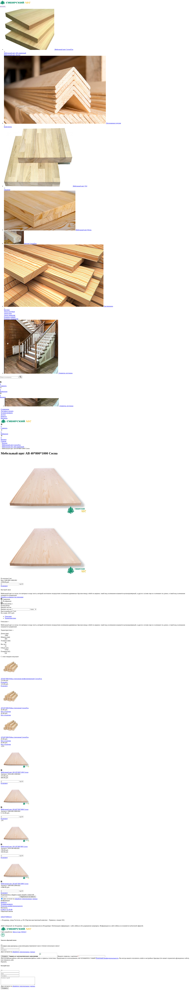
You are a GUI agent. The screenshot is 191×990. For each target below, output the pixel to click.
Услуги (3, 414)
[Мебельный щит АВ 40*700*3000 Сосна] (16, 805)
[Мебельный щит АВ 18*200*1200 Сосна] (16, 768)
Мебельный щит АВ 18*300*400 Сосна (14, 846)
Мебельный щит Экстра (12, 55)
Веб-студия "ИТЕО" (20, 932)
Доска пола (8, 313)
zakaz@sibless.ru (6, 917)
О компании (5, 409)
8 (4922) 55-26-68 (6, 909)
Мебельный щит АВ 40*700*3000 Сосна (14, 809)
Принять (4, 962)
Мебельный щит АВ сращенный (15, 53)
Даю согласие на (20, 899)
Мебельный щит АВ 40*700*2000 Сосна (14, 883)
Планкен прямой (9, 317)
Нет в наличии (6, 711)
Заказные (7, 190)
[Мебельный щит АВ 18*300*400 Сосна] (16, 842)
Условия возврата (7, 413)
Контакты (4, 418)
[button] (4, 6)
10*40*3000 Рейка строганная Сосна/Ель (15, 737)
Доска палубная (9, 311)
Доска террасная (9, 315)
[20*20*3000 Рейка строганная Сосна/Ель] (11, 706)
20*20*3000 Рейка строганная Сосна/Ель (15, 708)
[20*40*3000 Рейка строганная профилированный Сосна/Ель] (11, 677)
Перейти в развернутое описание (12, 597)
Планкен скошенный (11, 319)
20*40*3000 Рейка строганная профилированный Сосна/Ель (21, 679)
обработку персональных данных (26, 899)
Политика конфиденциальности (12, 906)
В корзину (4, 682)
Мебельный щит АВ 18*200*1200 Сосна (14, 772)
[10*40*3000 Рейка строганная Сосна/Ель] (11, 735)
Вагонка (7, 310)
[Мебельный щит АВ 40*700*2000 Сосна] (16, 880)
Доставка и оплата (7, 411)
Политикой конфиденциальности (107, 958)
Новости (4, 416)
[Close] (1, 944)
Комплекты (8, 127)
